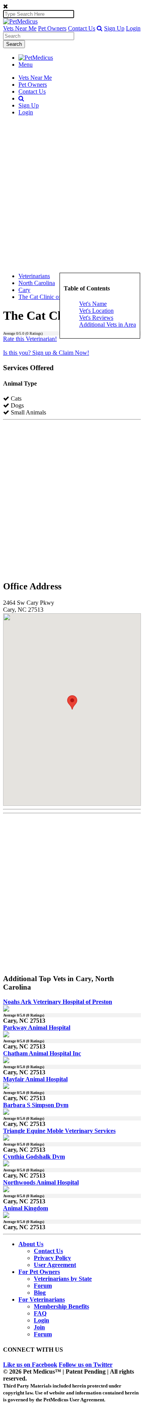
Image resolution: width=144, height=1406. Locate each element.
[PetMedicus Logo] (35, 57)
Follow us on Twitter (86, 1364)
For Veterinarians (41, 1299)
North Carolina (36, 283)
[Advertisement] (72, 194)
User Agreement (55, 1265)
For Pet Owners (39, 1271)
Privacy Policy (52, 1258)
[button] (100, 28)
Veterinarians (34, 276)
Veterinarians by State (63, 1278)
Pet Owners (52, 28)
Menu (25, 64)
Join (39, 1327)
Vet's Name (93, 303)
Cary (24, 290)
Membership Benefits (61, 1306)
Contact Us (81, 28)
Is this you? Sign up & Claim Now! (46, 352)
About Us (30, 1244)
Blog (40, 1292)
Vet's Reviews (96, 317)
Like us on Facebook (30, 1364)
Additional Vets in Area (107, 324)
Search (14, 44)
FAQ (40, 1313)
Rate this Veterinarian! (30, 339)
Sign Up (114, 28)
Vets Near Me (19, 28)
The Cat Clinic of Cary (46, 297)
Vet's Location (96, 310)
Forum (43, 1285)
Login (133, 28)
